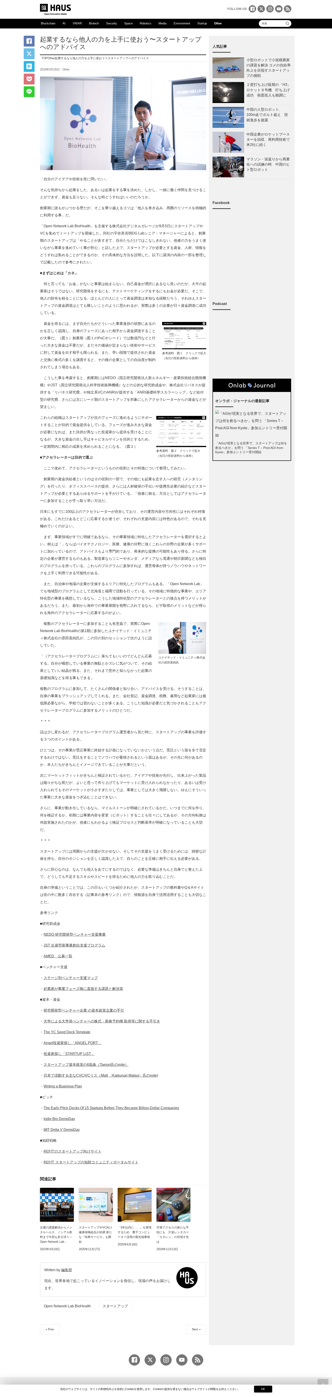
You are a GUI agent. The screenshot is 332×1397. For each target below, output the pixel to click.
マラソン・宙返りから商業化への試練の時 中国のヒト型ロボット (268, 164)
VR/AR (77, 23)
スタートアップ (115, 1306)
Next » (196, 1329)
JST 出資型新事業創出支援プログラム (74, 945)
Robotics (145, 23)
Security (111, 23)
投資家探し (53, 1054)
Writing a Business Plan (63, 1086)
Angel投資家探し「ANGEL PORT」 (73, 1043)
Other (218, 23)
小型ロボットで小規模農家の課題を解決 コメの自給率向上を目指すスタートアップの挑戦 (268, 68)
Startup (202, 23)
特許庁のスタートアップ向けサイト (72, 1151)
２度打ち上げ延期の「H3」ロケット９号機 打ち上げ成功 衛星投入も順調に (268, 90)
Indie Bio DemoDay (59, 1119)
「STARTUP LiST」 (78, 1054)
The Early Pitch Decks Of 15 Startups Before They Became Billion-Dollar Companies (111, 1108)
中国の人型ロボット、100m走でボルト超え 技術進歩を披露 (267, 115)
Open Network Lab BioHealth (67, 1306)
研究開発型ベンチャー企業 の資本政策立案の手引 (84, 1010)
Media (162, 23)
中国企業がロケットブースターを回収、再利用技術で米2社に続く (268, 139)
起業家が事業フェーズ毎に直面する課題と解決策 (83, 989)
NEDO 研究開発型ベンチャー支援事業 (75, 934)
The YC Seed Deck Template (67, 1032)
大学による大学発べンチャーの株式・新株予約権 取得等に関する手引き (102, 1021)
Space (128, 23)
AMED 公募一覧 (58, 956)
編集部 (66, 1270)
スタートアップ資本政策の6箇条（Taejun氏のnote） (86, 1065)
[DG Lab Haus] (55, 9)
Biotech (94, 23)
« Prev (50, 1329)
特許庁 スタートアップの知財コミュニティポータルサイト (91, 1162)
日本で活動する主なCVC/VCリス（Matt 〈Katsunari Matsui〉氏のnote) (101, 1075)
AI (64, 23)
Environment (182, 23)
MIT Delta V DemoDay (62, 1130)
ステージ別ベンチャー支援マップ (71, 978)
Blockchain (48, 23)
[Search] (287, 23)
